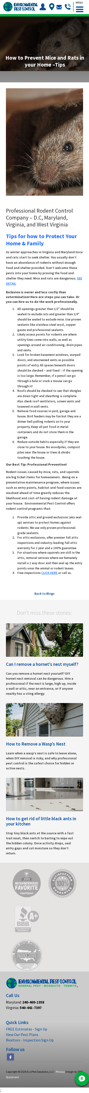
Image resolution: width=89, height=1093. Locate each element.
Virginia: (24, 1007)
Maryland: (25, 1002)
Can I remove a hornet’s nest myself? (42, 664)
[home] (20, 7)
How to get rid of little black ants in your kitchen (41, 821)
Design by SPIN (74, 1071)
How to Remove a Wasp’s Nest (36, 743)
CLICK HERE (49, 573)
